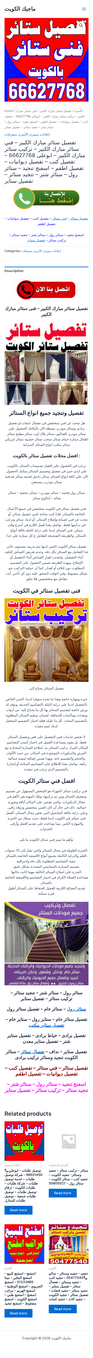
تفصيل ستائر (79, 218)
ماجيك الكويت (20, 8)
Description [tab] (14, 271)
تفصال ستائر (32, 1051)
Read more (18, 1210)
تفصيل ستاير (36, 240)
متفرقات (11, 134)
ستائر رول (76, 1009)
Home (9, 111)
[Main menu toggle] (83, 8)
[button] (81, 25)
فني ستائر (59, 218)
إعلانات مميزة (40, 134)
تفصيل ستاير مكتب (46, 1025)
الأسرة (78, 111)
